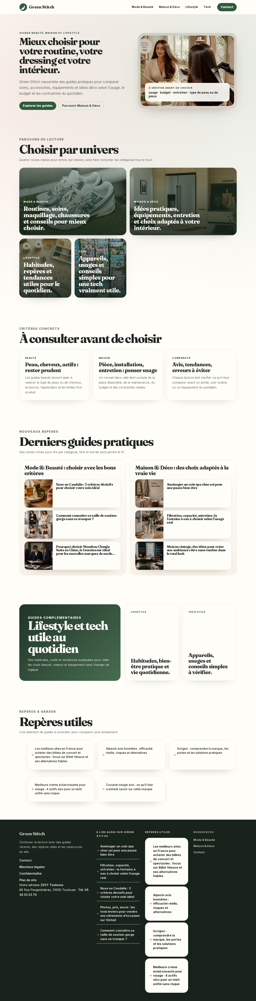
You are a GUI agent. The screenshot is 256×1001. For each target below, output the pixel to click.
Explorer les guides (38, 105)
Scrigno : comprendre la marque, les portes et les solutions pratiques (202, 751)
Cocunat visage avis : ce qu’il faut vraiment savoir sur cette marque (129, 787)
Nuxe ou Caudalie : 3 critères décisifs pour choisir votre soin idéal (117, 892)
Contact (227, 7)
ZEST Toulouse (51, 885)
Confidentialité (30, 873)
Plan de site (28, 880)
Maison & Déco (169, 7)
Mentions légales (32, 867)
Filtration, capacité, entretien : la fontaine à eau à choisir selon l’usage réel (120, 871)
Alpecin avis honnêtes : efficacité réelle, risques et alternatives (129, 751)
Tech (207, 7)
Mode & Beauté (142, 7)
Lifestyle (192, 7)
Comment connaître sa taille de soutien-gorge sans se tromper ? (117, 935)
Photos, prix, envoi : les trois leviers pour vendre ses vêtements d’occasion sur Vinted (120, 913)
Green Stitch (32, 833)
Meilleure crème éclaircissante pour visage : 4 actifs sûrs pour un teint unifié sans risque (60, 789)
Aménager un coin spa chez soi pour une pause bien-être (118, 850)
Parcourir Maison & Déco (81, 105)
